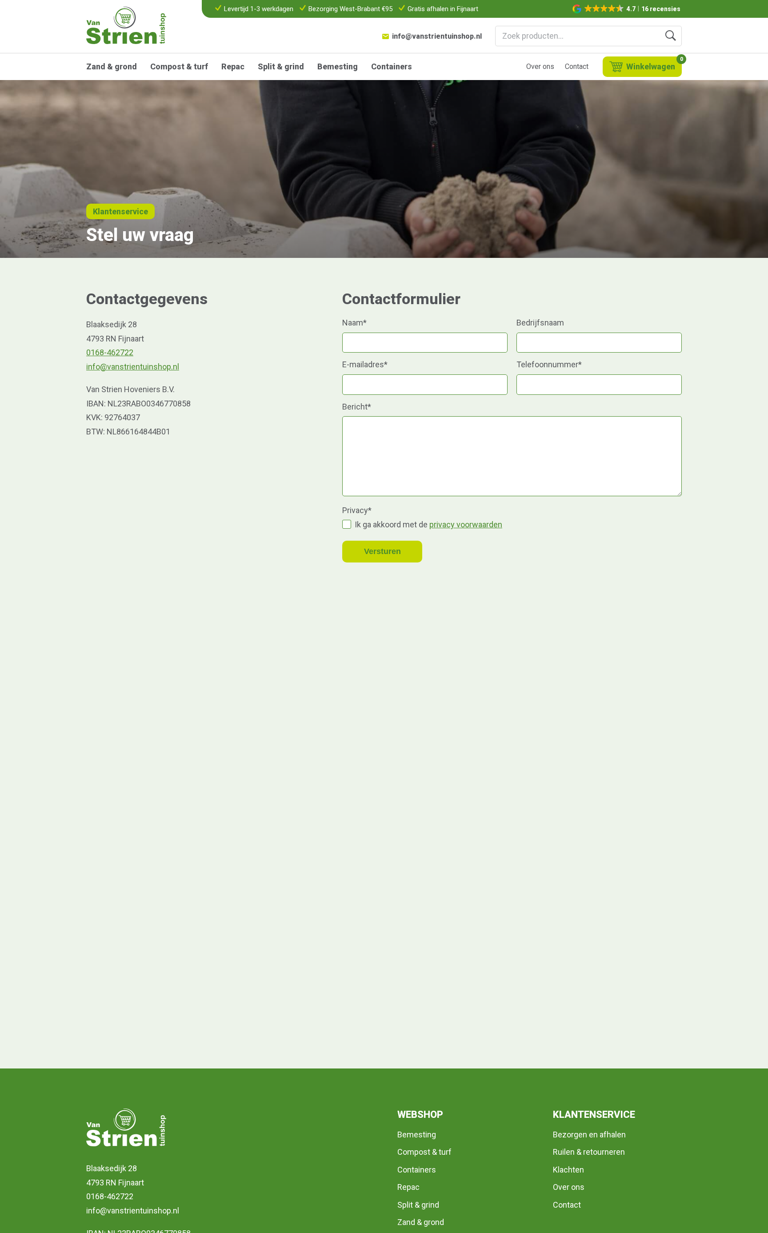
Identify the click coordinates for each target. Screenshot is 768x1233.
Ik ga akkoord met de (428, 524)
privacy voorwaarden (465, 524)
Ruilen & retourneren (589, 1152)
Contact (576, 66)
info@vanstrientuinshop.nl (437, 36)
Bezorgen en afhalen (589, 1134)
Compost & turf (179, 66)
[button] (627, 8)
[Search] (670, 36)
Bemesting (337, 66)
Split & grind (281, 66)
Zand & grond (111, 66)
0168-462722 (109, 352)
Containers (391, 66)
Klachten (568, 1169)
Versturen (382, 551)
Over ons (540, 66)
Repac (232, 66)
